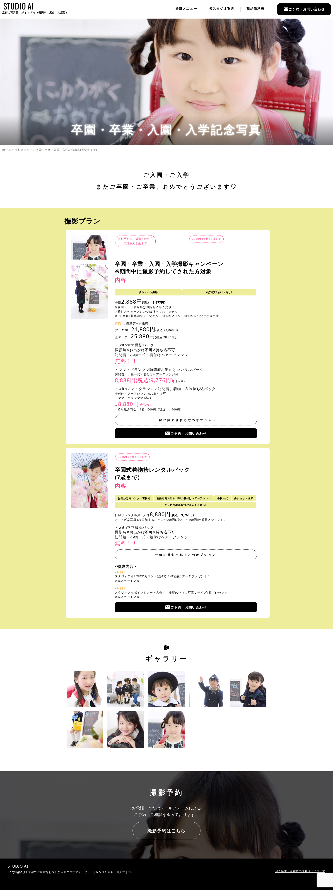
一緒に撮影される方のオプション (185, 420)
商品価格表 (255, 9)
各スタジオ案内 (221, 9)
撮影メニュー (186, 9)
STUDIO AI (18, 866)
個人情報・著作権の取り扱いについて (300, 871)
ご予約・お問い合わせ (304, 9)
